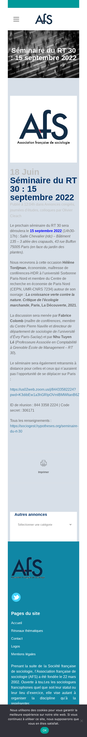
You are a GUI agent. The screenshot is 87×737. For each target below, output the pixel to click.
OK (45, 730)
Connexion (45, 12)
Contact (17, 638)
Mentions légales (23, 654)
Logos (15, 646)
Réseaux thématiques (27, 631)
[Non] (81, 721)
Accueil (16, 623)
